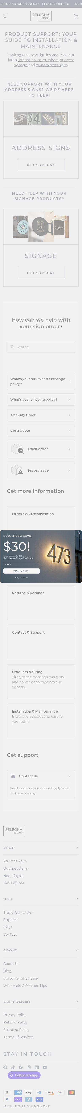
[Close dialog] (79, 532)
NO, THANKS (21, 578)
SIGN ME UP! (22, 571)
